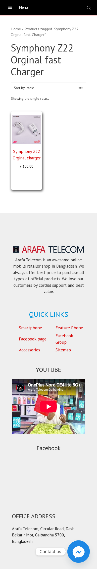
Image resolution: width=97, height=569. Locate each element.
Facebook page (33, 339)
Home (16, 28)
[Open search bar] (89, 7)
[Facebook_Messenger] (78, 551)
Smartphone (30, 328)
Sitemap (63, 350)
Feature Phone (69, 328)
